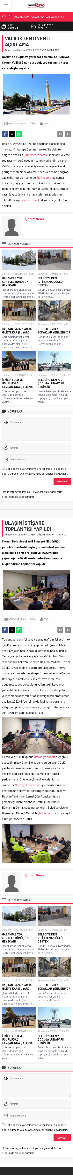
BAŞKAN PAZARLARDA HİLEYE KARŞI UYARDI (17, 330)
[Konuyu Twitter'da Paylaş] (12, 134)
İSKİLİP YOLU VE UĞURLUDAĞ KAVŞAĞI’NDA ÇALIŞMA (17, 383)
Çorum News (34, 219)
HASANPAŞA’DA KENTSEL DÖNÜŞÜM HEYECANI (15, 281)
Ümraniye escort (44, 757)
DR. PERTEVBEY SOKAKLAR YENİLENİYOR (54, 330)
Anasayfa (9, 50)
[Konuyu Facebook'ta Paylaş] (5, 134)
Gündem (21, 50)
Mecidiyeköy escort (27, 785)
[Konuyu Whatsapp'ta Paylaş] (19, 134)
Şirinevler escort (34, 155)
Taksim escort (29, 200)
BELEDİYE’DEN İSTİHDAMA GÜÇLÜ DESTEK (50, 281)
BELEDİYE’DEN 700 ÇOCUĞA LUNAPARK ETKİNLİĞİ (51, 383)
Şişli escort (43, 177)
